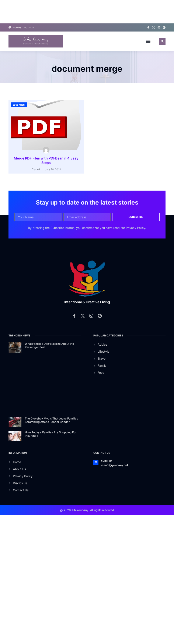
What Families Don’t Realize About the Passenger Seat (49, 345)
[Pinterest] (164, 27)
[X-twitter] (153, 27)
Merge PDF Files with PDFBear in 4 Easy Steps (46, 160)
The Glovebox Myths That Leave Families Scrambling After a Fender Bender (51, 420)
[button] (148, 41)
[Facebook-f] (148, 27)
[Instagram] (158, 27)
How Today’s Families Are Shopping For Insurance (51, 434)
